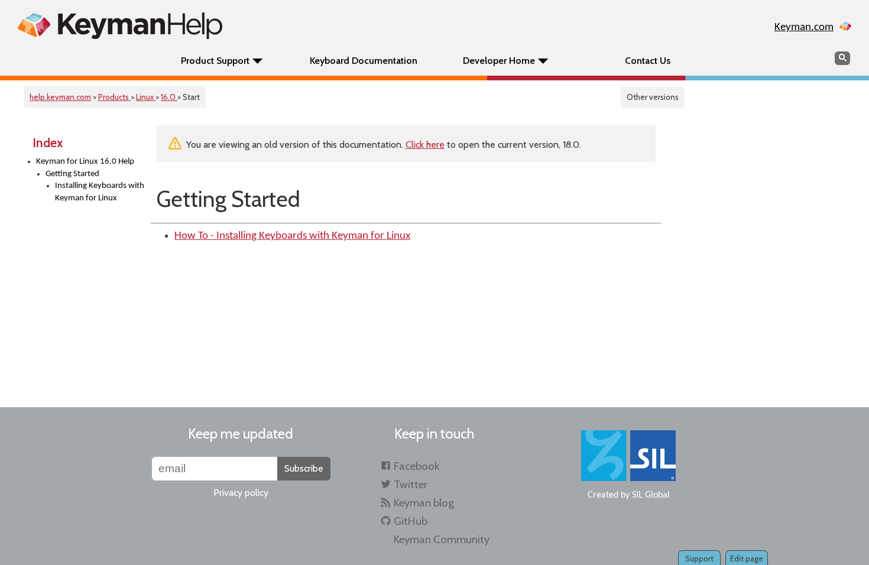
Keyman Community (441, 539)
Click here (425, 144)
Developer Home (499, 60)
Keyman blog (424, 502)
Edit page (746, 558)
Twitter (410, 484)
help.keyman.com (60, 97)
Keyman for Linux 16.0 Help (85, 161)
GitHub (410, 521)
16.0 (169, 97)
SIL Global (651, 495)
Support (699, 558)
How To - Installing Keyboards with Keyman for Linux (292, 236)
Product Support (215, 60)
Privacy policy (240, 492)
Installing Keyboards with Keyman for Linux (99, 192)
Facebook (416, 466)
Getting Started (72, 174)
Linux (145, 97)
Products (114, 97)
